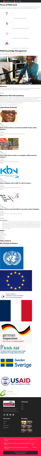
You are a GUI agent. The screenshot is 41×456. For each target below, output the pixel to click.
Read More (2, 135)
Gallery (22, 408)
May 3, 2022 (4, 207)
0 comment (2, 132)
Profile (22, 406)
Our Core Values (6, 425)
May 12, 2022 (4, 181)
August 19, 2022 (4, 126)
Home (22, 404)
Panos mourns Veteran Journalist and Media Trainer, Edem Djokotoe (18, 128)
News (1, 123)
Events (4, 423)
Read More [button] (2, 93)
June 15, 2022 (4, 153)
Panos (2, 124)
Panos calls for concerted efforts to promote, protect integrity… (20, 209)
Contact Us (5, 421)
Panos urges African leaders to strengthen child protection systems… (18, 156)
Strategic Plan (5, 427)
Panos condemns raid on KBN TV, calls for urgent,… (16, 183)
